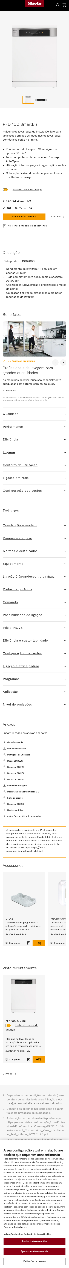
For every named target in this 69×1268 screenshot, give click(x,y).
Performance (13, 426)
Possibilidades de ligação (22, 615)
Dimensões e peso (17, 538)
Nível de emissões (17, 704)
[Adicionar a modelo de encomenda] (28, 943)
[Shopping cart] (64, 5)
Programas (11, 679)
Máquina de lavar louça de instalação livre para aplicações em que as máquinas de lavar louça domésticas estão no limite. (22, 1043)
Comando (10, 602)
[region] (34, 1204)
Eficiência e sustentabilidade (25, 640)
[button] (11, 5)
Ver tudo (8, 1074)
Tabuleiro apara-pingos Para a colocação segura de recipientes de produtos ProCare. (23, 926)
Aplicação (10, 691)
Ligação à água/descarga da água (29, 576)
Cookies (47, 1234)
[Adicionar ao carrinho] (39, 943)
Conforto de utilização (20, 465)
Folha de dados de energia (27, 189)
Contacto (56, 217)
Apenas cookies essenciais (34, 1251)
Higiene (9, 452)
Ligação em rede (16, 478)
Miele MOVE (13, 627)
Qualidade (11, 414)
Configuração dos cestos (22, 490)
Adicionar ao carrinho (24, 217)
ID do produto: (12, 261)
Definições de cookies (34, 1261)
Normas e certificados (20, 551)
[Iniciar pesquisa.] (57, 5)
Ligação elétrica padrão (21, 666)
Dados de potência (17, 589)
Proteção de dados (33, 1234)
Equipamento (13, 563)
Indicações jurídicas (13, 1234)
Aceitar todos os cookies (34, 1241)
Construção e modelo (20, 525)
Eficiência (10, 439)
